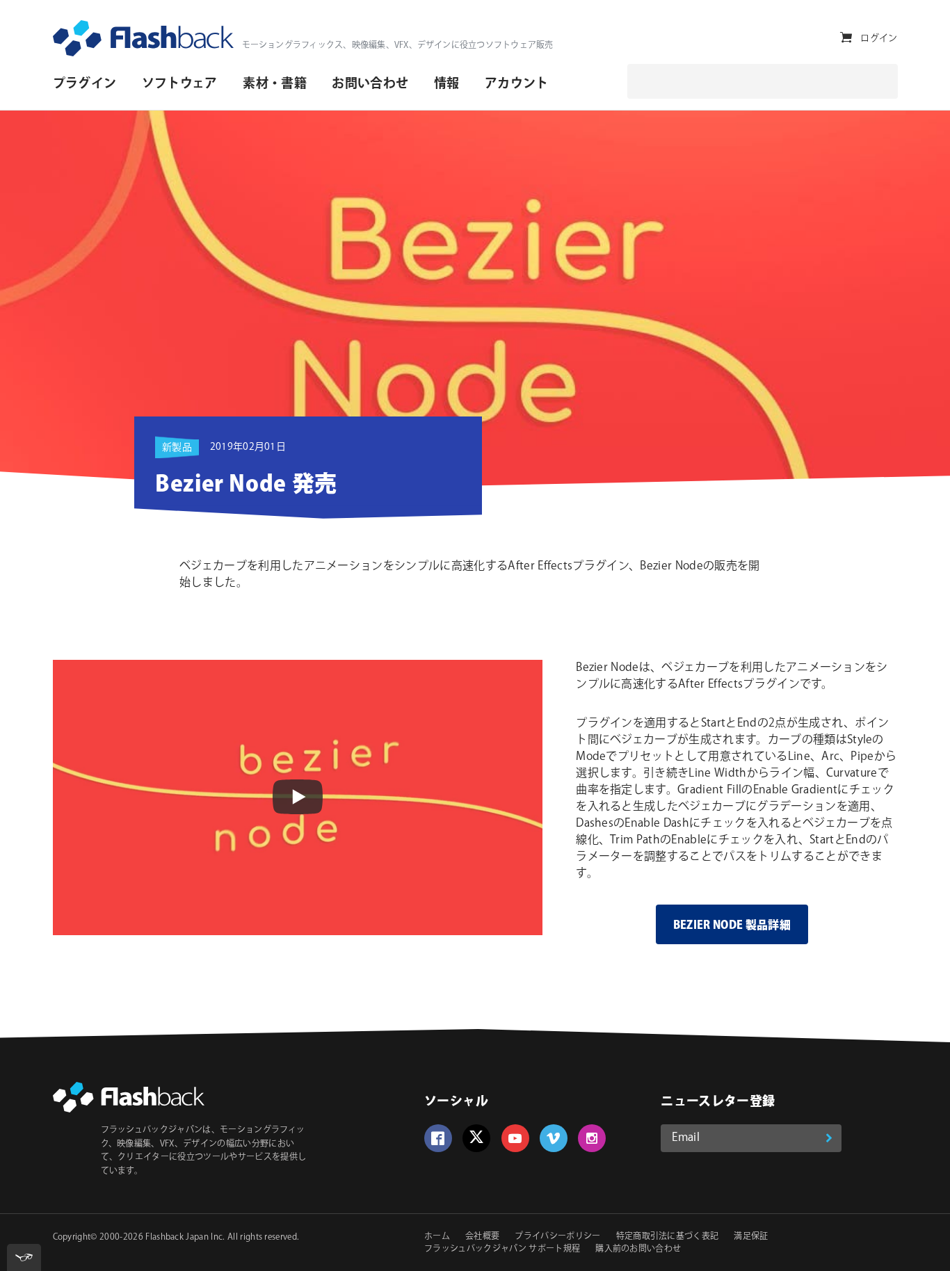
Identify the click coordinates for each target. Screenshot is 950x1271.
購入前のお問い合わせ (638, 1249)
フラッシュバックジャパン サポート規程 (502, 1249)
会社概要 (482, 1236)
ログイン (878, 38)
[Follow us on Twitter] (476, 1138)
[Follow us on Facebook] (438, 1138)
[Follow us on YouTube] (515, 1138)
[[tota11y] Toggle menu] (24, 1257)
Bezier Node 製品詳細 (732, 926)
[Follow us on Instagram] (592, 1138)
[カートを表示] (846, 38)
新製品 (177, 448)
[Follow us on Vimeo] (553, 1138)
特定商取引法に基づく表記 (667, 1236)
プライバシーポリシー (557, 1236)
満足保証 (751, 1236)
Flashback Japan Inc (184, 1237)
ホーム (437, 1236)
